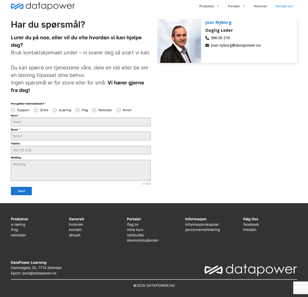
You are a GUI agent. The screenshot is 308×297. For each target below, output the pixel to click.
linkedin (249, 230)
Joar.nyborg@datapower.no (236, 45)
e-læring (18, 224)
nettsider (18, 235)
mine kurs (135, 230)
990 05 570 (220, 37)
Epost (15, 129)
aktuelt (74, 235)
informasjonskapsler (202, 224)
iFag (14, 230)
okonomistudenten (142, 240)
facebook (251, 224)
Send (21, 191)
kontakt (75, 230)
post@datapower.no (39, 273)
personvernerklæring (202, 230)
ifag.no (132, 224)
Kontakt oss (284, 6)
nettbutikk (135, 235)
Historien (260, 6)
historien (76, 224)
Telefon (15, 143)
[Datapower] (43, 6)
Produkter (206, 6)
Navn (15, 115)
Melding (17, 157)
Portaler (234, 6)
